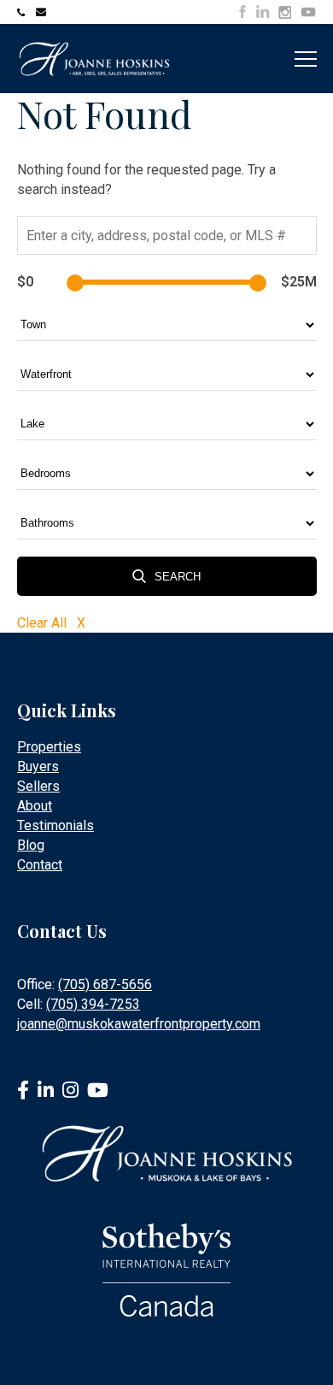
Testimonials (55, 825)
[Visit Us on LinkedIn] (263, 11)
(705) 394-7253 (93, 1004)
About (34, 806)
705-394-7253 (24, 12)
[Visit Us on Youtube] (308, 14)
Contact (39, 865)
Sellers (38, 786)
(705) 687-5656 (105, 984)
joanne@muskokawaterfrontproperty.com (43, 12)
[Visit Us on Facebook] (242, 11)
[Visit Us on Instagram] (284, 13)
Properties (49, 747)
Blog (30, 845)
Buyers (38, 766)
